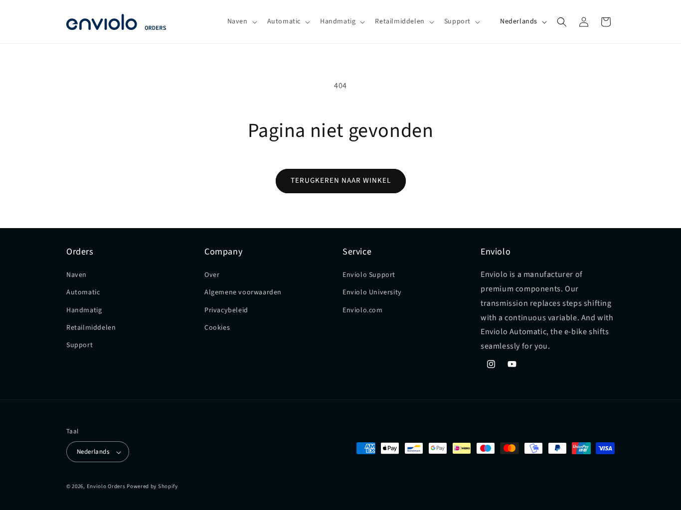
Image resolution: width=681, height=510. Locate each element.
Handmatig (84, 310)
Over (211, 275)
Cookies (217, 328)
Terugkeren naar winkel (341, 180)
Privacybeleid (226, 310)
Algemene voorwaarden (243, 293)
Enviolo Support (368, 275)
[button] (241, 21)
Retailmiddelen (91, 328)
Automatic (83, 293)
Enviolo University (372, 293)
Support (79, 345)
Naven (76, 275)
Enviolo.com (362, 310)
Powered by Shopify (152, 487)
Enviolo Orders (106, 487)
